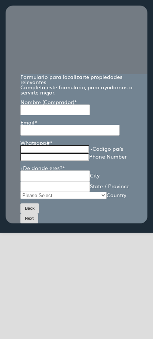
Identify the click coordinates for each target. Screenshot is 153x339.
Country (116, 195)
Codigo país (107, 148)
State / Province (110, 186)
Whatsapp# (36, 142)
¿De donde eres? (42, 168)
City (95, 175)
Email (29, 122)
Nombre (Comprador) (48, 102)
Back (30, 208)
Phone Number (108, 156)
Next (29, 218)
